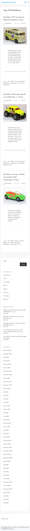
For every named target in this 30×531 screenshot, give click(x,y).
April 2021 (6, 402)
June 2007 (6, 499)
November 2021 (7, 385)
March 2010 (6, 419)
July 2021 (5, 392)
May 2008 (6, 471)
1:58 (9, 81)
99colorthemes (10, 529)
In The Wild (6, 282)
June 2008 (6, 468)
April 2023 (6, 357)
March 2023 (6, 360)
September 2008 (7, 458)
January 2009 (6, 444)
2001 (12, 240)
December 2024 (7, 354)
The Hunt (5, 292)
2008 (12, 81)
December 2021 (7, 381)
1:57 (9, 161)
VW (19, 83)
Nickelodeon (6, 83)
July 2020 (5, 412)
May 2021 (5, 399)
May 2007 (6, 503)
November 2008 (7, 451)
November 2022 (7, 374)
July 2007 (5, 496)
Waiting (5, 299)
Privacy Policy (4, 518)
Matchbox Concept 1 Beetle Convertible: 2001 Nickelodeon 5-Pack (14, 177)
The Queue (6, 296)
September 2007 (7, 489)
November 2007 (7, 482)
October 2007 (7, 485)
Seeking (5, 289)
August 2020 (6, 409)
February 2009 (7, 440)
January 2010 (6, 426)
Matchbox (22, 81)
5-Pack (16, 81)
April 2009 (6, 433)
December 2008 (7, 447)
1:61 (9, 240)
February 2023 (7, 364)
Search (5, 261)
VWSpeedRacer (8, 23)
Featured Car (6, 275)
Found (5, 278)
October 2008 (7, 454)
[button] (28, 2)
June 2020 (6, 416)
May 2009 (6, 430)
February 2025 (7, 350)
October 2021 (6, 388)
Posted (5, 285)
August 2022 (6, 378)
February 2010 (7, 423)
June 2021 (5, 395)
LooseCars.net (8, 2)
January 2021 (6, 406)
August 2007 (6, 492)
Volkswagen (14, 83)
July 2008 (5, 464)
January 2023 (6, 367)
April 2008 (6, 475)
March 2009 (6, 437)
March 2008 (6, 478)
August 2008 (6, 461)
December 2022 (7, 371)
